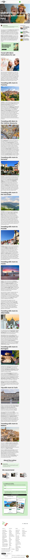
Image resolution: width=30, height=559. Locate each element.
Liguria (10, 538)
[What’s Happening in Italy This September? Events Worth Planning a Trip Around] (21, 28)
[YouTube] (24, 523)
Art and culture (18, 541)
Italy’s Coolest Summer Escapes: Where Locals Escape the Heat (26, 32)
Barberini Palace (4, 539)
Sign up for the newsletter (14, 494)
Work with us (24, 533)
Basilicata (10, 531)
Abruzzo (10, 530)
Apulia (10, 544)
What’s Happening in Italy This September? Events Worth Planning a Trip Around (26, 28)
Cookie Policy (6, 556)
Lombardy (10, 539)
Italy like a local (18, 530)
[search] (20, 2)
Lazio (9, 537)
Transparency (23, 557)
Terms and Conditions (17, 557)
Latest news (17, 538)
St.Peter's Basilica (4, 531)
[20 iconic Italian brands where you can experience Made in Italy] (21, 36)
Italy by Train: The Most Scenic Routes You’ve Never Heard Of (26, 39)
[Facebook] (22, 523)
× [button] (10, 547)
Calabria (10, 532)
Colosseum (3, 532)
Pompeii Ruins (4, 530)
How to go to (17, 532)
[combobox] (9, 547)
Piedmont (10, 543)
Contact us (23, 532)
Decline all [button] (8, 553)
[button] (6, 555)
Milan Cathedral (4, 533)
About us (23, 530)
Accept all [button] (3, 553)
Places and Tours (18, 546)
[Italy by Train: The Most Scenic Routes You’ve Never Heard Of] (21, 40)
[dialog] (6, 552)
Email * (5, 488)
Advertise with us (24, 531)
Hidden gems (17, 531)
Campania (10, 533)
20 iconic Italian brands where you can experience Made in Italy (26, 35)
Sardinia (10, 545)
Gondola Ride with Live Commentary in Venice (5, 541)
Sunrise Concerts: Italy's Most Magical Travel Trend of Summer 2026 (25, 475)
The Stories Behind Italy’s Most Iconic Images (16, 474)
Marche (10, 540)
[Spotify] (27, 523)
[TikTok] (26, 523)
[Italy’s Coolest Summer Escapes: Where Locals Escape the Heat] (21, 32)
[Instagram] (23, 523)
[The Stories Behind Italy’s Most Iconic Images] (13, 474)
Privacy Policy (2, 552)
